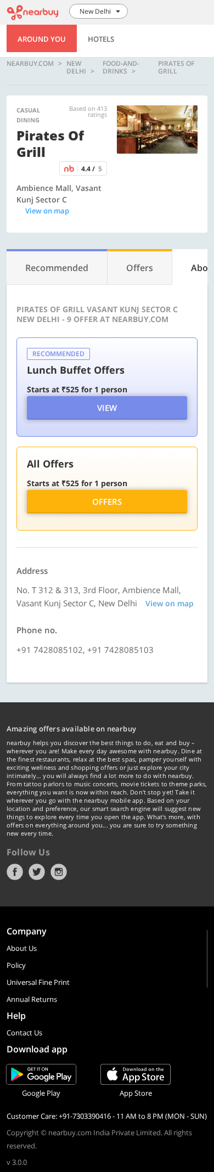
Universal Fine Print (38, 982)
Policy (16, 965)
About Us (22, 948)
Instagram (58, 872)
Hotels (101, 39)
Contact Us (24, 1033)
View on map (47, 211)
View (107, 407)
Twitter (37, 872)
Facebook (15, 872)
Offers (107, 501)
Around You (42, 39)
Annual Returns (32, 999)
